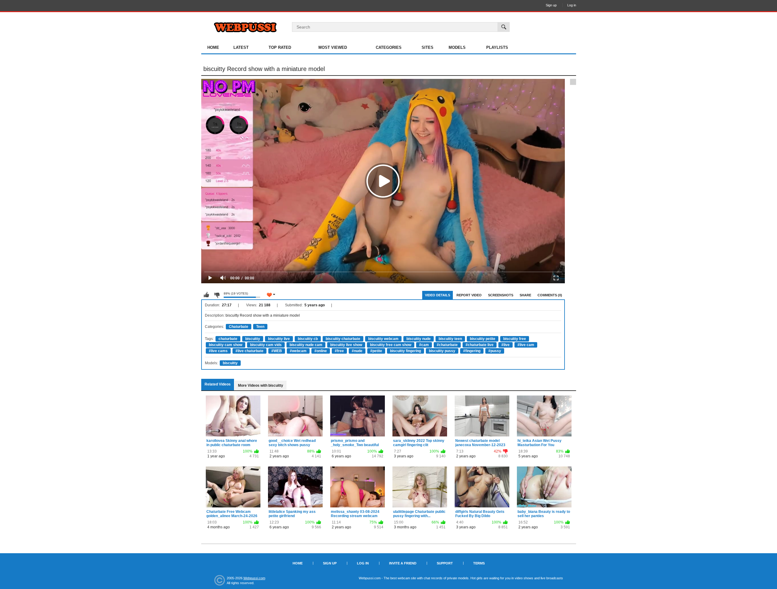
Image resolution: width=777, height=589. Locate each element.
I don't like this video (217, 294)
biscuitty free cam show (390, 345)
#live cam (525, 345)
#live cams (218, 351)
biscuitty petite (482, 339)
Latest (241, 47)
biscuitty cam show (225, 345)
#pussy (494, 351)
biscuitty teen (450, 339)
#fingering (471, 351)
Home (213, 47)
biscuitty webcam (383, 339)
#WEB (276, 351)
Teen (260, 327)
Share (525, 295)
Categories (389, 47)
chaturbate (228, 339)
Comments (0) (550, 295)
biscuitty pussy (442, 351)
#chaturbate (447, 345)
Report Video (469, 295)
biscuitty (252, 339)
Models (457, 47)
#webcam (298, 351)
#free (339, 351)
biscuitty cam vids (266, 345)
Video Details (437, 295)
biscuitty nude (418, 339)
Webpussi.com (254, 578)
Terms (479, 563)
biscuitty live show (346, 345)
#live (505, 345)
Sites (427, 47)
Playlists (497, 47)
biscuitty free (514, 339)
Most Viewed (332, 47)
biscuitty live (279, 339)
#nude (357, 351)
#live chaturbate (249, 351)
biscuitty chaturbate (343, 339)
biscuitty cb (308, 339)
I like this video (206, 294)
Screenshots (500, 295)
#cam (424, 345)
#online (320, 351)
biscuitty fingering (405, 351)
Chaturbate (238, 327)
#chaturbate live (480, 345)
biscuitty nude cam (306, 345)
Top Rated (280, 47)
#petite (376, 351)
